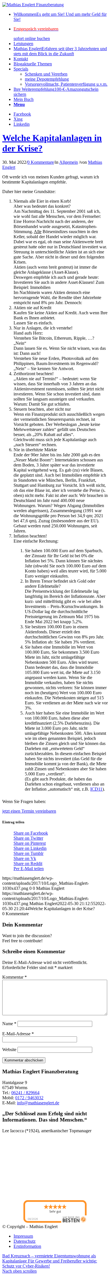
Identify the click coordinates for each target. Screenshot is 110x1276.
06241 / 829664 (25, 1092)
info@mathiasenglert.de (38, 1102)
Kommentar (14, 977)
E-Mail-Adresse (18, 1033)
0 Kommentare (40, 162)
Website (9, 1049)
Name (9, 1023)
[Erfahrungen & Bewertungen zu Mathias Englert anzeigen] (27, 1166)
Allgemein (68, 162)
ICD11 (96, 789)
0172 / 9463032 (29, 1097)
